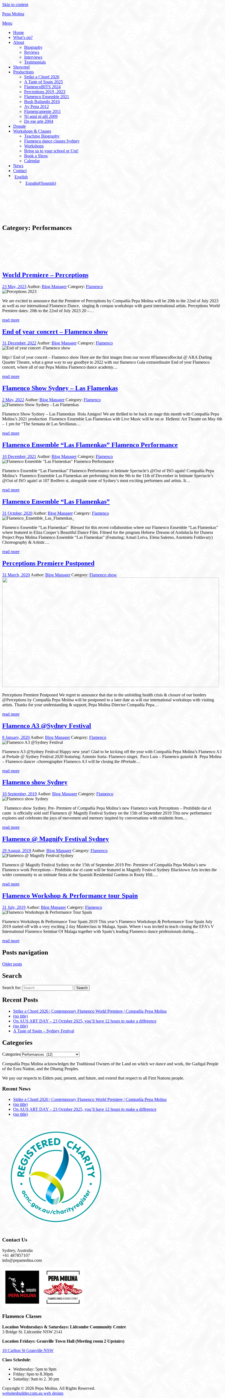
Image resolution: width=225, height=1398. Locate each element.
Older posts (12, 964)
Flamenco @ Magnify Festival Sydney (55, 838)
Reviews (31, 52)
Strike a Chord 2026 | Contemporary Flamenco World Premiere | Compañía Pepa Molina (90, 1011)
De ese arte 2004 (38, 121)
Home (18, 32)
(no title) (20, 1016)
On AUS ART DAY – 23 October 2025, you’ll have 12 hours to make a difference (84, 1021)
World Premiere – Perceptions (45, 274)
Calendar (32, 160)
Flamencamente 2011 (42, 111)
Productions (23, 72)
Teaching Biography (42, 136)
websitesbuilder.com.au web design (32, 1393)
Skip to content (15, 4)
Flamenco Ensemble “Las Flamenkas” (56, 501)
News (18, 165)
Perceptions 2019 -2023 (44, 91)
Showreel (21, 67)
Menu (7, 23)
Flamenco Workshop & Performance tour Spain (70, 895)
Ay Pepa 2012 (36, 106)
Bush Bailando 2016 (42, 101)
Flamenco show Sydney (35, 782)
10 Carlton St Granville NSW (28, 1350)
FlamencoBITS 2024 (42, 86)
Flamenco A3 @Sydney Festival (46, 725)
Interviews (33, 57)
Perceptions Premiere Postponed (48, 563)
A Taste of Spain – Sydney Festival (43, 1031)
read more (10, 320)
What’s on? (23, 37)
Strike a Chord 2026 (41, 77)
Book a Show (36, 155)
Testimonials (35, 62)
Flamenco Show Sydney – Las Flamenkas (60, 388)
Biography (33, 47)
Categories (11, 1054)
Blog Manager (54, 286)
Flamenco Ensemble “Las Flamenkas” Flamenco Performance (90, 444)
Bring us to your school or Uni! (51, 151)
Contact (20, 170)
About (18, 42)
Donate (19, 126)
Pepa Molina (13, 14)
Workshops (34, 146)
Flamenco (94, 286)
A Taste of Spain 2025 (43, 81)
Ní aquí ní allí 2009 (41, 116)
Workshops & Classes (32, 131)
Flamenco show (103, 575)
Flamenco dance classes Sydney (52, 141)
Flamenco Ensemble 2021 (46, 96)
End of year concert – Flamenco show (55, 331)
